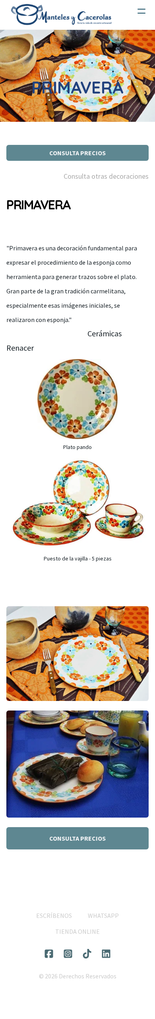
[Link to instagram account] (68, 953)
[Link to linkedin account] (106, 953)
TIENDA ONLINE (77, 931)
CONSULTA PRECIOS (77, 153)
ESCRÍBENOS (54, 915)
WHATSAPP (103, 915)
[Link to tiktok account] (87, 953)
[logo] (61, 14)
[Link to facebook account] (49, 953)
